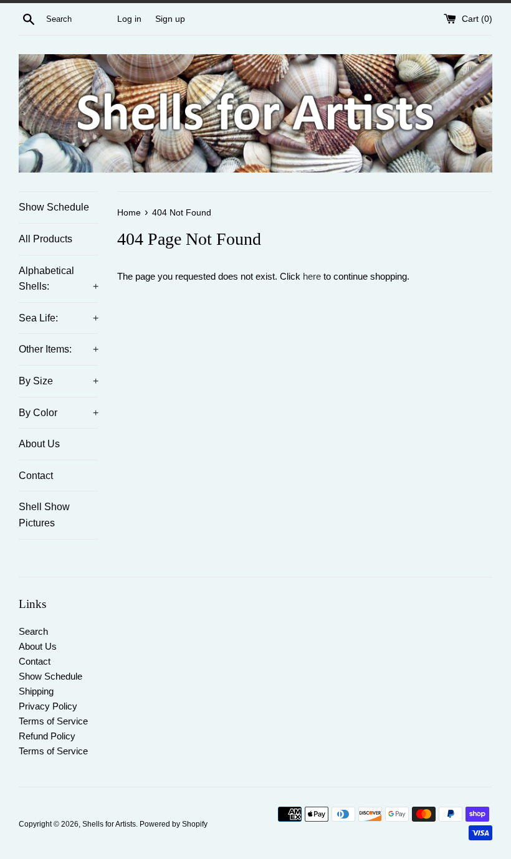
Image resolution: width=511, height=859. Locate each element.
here (312, 276)
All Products (45, 239)
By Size (58, 381)
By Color (58, 412)
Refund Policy (47, 736)
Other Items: (58, 349)
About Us (39, 444)
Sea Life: (58, 318)
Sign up (170, 19)
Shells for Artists (109, 824)
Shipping (36, 691)
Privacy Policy (48, 706)
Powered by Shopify (174, 824)
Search (33, 631)
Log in (129, 19)
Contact (36, 475)
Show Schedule (54, 207)
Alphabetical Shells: (58, 278)
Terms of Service (53, 721)
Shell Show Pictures (44, 514)
